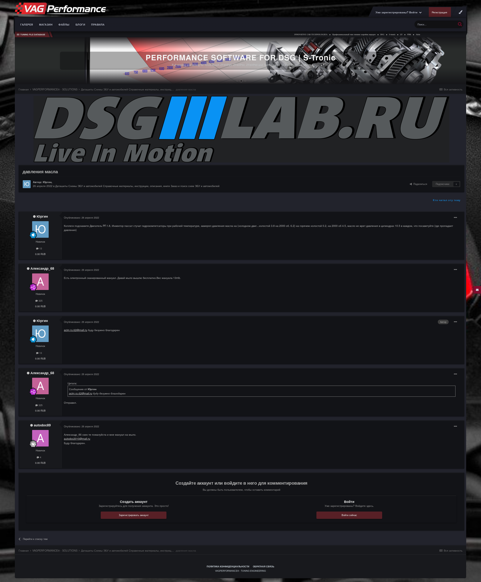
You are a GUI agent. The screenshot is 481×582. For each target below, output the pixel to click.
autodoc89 (42, 425)
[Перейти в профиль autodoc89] (40, 438)
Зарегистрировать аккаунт (134, 515)
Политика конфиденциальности (228, 566)
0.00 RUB (40, 254)
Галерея (26, 24)
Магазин (46, 24)
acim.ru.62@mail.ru (75, 330)
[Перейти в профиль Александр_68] (40, 281)
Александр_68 (42, 268)
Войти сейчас (349, 515)
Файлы (64, 24)
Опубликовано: (81, 217)
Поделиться (419, 184)
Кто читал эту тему (447, 200)
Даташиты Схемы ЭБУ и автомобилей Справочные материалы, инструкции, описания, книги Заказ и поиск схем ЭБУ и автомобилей (137, 186)
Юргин (47, 182)
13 (40, 248)
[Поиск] (459, 23)
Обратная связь (263, 566)
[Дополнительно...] (455, 217)
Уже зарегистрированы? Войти (397, 12)
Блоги (80, 24)
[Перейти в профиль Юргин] (27, 184)
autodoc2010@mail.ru (77, 438)
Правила (98, 24)
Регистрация (439, 12)
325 (40, 300)
